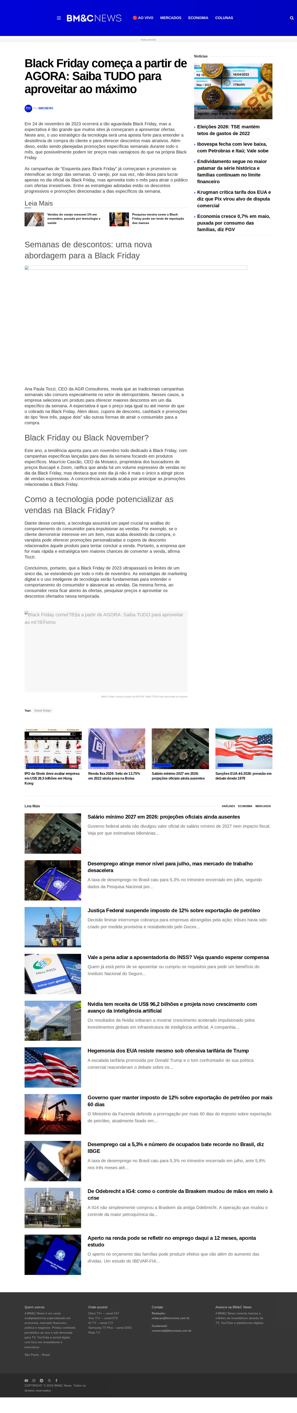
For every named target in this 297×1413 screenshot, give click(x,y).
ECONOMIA (198, 18)
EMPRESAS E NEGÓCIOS (44, 765)
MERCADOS (170, 18)
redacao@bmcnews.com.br (171, 1318)
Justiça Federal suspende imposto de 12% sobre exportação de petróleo (174, 910)
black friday (43, 710)
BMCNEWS (45, 108)
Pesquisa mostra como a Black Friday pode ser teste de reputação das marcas (158, 219)
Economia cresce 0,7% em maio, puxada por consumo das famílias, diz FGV (233, 223)
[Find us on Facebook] (56, 1380)
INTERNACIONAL (230, 765)
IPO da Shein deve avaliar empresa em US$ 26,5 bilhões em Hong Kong (52, 778)
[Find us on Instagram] (33, 1380)
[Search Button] (292, 18)
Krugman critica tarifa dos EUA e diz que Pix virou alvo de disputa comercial (234, 198)
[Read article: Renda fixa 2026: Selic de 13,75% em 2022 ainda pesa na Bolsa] (116, 748)
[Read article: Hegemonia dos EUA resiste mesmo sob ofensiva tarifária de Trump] (53, 1067)
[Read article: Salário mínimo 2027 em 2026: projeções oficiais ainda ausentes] (180, 748)
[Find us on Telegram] (41, 1380)
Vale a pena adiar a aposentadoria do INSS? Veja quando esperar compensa (178, 957)
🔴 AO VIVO (143, 18)
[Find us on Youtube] (26, 1380)
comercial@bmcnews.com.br (172, 1330)
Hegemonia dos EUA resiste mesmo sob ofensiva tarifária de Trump (168, 1051)
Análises (228, 806)
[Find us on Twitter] (49, 1380)
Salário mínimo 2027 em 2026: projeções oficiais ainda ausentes (164, 817)
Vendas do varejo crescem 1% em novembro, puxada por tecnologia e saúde (73, 219)
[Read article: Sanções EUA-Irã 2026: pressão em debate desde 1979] (244, 748)
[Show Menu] (59, 18)
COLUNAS (224, 18)
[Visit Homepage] (94, 18)
